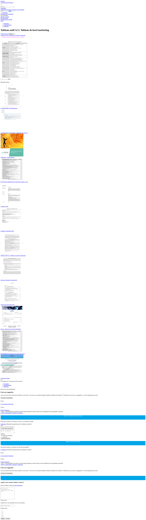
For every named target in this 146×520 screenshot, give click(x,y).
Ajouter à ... (11, 34)
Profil (2, 21)
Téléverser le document (6, 9)
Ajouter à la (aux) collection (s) (8, 35)
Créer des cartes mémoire (18, 9)
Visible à (3, 434)
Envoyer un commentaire (6, 397)
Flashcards (10, 2)
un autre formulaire (18, 485)
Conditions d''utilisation (17, 413)
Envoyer (8, 518)
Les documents (4, 2)
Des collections (9, 14)
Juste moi (5, 437)
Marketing (6, 26)
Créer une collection (5, 438)
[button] (3, 79)
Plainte (2, 410)
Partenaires (6, 410)
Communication (7, 25)
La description (7, 428)
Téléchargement (5, 34)
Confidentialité (8, 413)
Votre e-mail (3, 500)
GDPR (2, 413)
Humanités (6, 23)
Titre (2, 425)
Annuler (3, 518)
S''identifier (3, 8)
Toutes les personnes (7, 435)
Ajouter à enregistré (20, 35)
